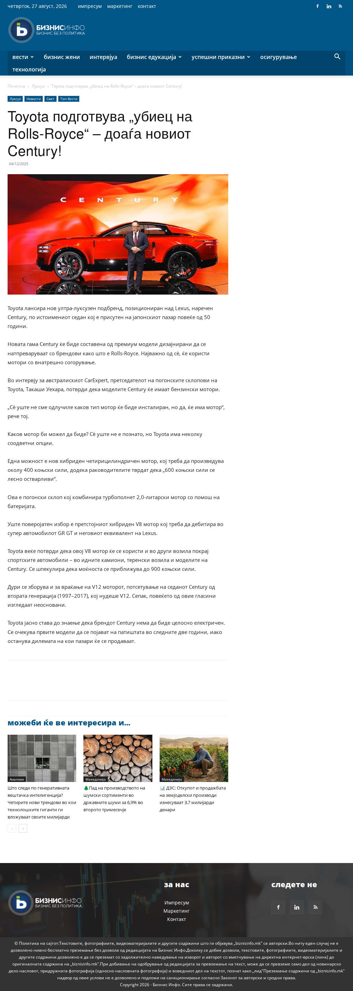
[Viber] (94, 686)
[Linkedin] (329, 6)
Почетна (16, 86)
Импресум (90, 6)
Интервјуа (103, 57)
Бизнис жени (62, 57)
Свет (50, 98)
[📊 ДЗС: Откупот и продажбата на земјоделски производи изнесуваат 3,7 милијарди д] (194, 758)
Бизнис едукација (151, 57)
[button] (337, 57)
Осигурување (278, 57)
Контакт (147, 6)
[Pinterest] (46, 686)
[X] (30, 686)
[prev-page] (12, 828)
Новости (34, 98)
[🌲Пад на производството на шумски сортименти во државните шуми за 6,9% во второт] (117, 758)
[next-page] (23, 828)
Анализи (17, 779)
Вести (20, 57)
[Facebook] (317, 6)
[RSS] (340, 6)
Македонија (95, 779)
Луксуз (38, 86)
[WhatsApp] (62, 686)
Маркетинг (119, 6)
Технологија (29, 69)
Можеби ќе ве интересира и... (69, 722)
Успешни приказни (218, 57)
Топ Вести (68, 98)
